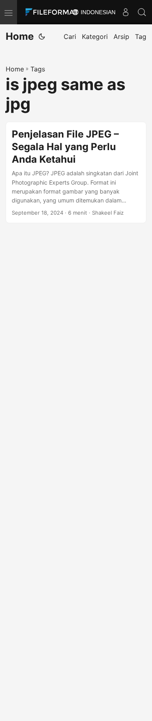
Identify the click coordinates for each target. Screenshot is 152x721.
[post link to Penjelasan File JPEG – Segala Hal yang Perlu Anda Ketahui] (76, 172)
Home (20, 36)
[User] (126, 12)
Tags (37, 69)
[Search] (142, 12)
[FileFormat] (53, 12)
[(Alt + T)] (42, 36)
